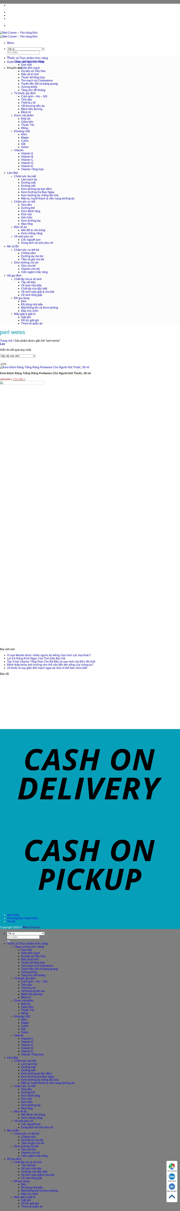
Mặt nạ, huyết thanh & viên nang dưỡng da (47, 198)
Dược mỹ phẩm (24, 115)
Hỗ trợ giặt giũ (30, 320)
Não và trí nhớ (30, 74)
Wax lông (27, 223)
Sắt (23, 143)
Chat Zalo (172, 1181)
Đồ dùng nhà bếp (32, 304)
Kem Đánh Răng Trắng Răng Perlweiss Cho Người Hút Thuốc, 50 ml (45, 373)
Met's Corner (31, 927)
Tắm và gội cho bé (32, 259)
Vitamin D (27, 162)
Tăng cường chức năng (29, 61)
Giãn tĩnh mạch (30, 67)
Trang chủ (6, 340)
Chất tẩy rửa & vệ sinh (28, 279)
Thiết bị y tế (28, 102)
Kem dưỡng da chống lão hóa (40, 195)
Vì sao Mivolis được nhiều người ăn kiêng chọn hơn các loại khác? (49, 655)
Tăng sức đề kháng (33, 90)
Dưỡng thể (28, 207)
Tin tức (11, 18)
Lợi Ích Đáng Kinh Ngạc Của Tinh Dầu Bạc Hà (36, 658)
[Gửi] (8, 941)
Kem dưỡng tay (31, 220)
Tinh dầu (26, 99)
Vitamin (19, 150)
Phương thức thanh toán (22, 15)
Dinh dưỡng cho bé (26, 262)
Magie (25, 137)
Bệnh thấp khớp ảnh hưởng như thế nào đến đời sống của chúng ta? (50, 664)
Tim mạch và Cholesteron (37, 80)
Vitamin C (27, 159)
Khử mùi (26, 214)
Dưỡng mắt (28, 182)
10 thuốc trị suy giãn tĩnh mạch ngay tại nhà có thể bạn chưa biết (47, 667)
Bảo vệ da (20, 226)
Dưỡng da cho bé (32, 256)
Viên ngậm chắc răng (34, 272)
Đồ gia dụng (21, 298)
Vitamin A (27, 153)
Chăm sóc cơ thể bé (26, 249)
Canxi (24, 140)
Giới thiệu (13, 12)
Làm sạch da (29, 179)
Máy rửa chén (29, 310)
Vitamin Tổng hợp (32, 169)
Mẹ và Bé (13, 246)
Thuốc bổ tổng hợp (33, 77)
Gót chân (26, 217)
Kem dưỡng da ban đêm (36, 188)
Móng (24, 128)
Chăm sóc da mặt (25, 176)
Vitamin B (27, 156)
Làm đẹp (12, 172)
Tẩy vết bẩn (28, 282)
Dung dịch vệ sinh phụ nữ (37, 242)
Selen (24, 147)
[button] (10, 42)
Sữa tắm (26, 204)
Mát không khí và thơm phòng (39, 307)
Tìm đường (172, 1171)
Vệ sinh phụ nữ (23, 236)
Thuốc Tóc (27, 124)
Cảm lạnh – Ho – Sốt (34, 96)
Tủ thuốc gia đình (25, 93)
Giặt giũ (26, 317)
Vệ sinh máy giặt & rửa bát (37, 291)
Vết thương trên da (33, 105)
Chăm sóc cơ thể (24, 201)
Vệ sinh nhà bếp (31, 285)
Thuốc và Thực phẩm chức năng (27, 58)
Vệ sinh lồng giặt (31, 294)
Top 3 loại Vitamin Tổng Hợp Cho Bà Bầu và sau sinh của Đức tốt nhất (51, 661)
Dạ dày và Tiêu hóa (33, 71)
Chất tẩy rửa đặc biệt (34, 288)
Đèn (23, 301)
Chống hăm (28, 253)
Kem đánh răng (30, 211)
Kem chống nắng (31, 233)
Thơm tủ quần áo (32, 323)
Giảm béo (27, 121)
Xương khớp (29, 86)
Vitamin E (27, 166)
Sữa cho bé (28, 265)
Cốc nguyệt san (31, 239)
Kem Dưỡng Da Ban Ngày (37, 192)
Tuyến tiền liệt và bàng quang (39, 83)
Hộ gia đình (14, 275)
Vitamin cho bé (30, 268)
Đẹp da (25, 118)
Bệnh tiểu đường (31, 109)
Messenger (172, 1191)
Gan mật (26, 64)
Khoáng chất (22, 131)
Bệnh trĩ (26, 112)
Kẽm (24, 134)
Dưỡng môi (28, 185)
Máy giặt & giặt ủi (25, 313)
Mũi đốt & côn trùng (33, 230)
